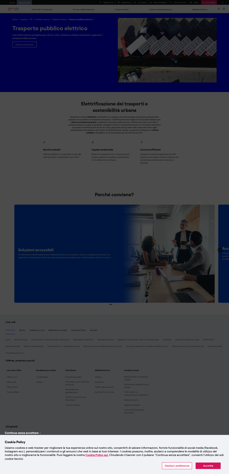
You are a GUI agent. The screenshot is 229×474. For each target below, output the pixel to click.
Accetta (208, 465)
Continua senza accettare (22, 433)
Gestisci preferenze (177, 465)
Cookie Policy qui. (97, 455)
